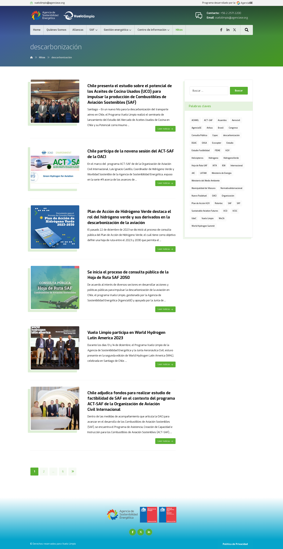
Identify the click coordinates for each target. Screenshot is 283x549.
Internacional (237, 165)
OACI (214, 195)
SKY (238, 203)
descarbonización (231, 135)
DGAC (194, 143)
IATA (215, 165)
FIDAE (217, 150)
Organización (228, 195)
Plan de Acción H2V (201, 203)
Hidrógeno (213, 158)
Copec (215, 135)
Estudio (229, 143)
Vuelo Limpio (208, 218)
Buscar (239, 90)
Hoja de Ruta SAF (199, 165)
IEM (223, 165)
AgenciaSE (196, 128)
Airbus (210, 128)
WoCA (221, 218)
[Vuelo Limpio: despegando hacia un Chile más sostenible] (66, 15)
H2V (227, 150)
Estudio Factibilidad (201, 150)
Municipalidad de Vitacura (203, 188)
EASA (204, 143)
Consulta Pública (199, 135)
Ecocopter (216, 143)
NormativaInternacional (231, 188)
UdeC (194, 218)
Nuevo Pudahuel (199, 195)
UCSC (235, 211)
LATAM (203, 173)
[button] (246, 30)
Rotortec (219, 203)
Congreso (233, 128)
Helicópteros (197, 158)
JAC (193, 173)
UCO (225, 211)
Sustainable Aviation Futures (205, 211)
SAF (230, 203)
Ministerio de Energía (221, 173)
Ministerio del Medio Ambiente (206, 180)
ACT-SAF (208, 120)
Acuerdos (222, 120)
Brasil (221, 128)
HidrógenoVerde (231, 158)
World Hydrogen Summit (203, 226)
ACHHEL (195, 120)
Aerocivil (236, 120)
